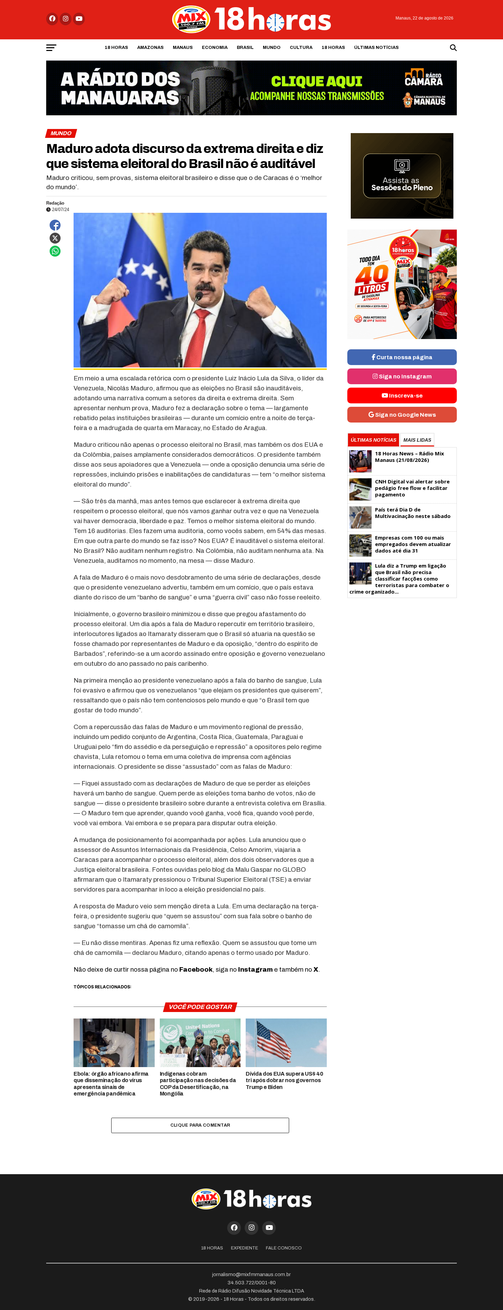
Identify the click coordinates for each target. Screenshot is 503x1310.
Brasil (245, 47)
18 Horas (116, 47)
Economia (215, 47)
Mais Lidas (417, 440)
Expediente (244, 1248)
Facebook (195, 969)
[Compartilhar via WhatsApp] (55, 251)
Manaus (183, 47)
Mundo (272, 47)
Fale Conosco (284, 1248)
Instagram (255, 969)
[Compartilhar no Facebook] (55, 225)
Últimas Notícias (376, 47)
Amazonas (150, 47)
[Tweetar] (55, 238)
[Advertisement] (402, 654)
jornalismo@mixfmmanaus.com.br (251, 1274)
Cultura (301, 47)
